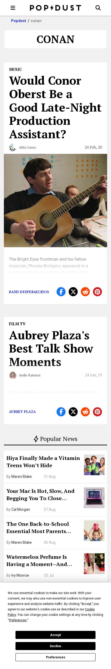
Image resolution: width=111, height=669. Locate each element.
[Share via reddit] (85, 291)
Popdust (18, 21)
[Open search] (98, 8)
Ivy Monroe (20, 575)
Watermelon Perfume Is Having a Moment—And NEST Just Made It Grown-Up (43, 561)
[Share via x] (73, 291)
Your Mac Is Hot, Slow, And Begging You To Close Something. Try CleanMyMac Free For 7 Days (43, 495)
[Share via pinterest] (97, 291)
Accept (55, 635)
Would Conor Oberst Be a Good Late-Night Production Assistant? (55, 107)
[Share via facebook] (61, 291)
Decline (55, 646)
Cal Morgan (20, 509)
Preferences (55, 657)
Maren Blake (21, 476)
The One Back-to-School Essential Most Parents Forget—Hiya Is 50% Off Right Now (43, 528)
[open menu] (13, 8)
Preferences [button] (18, 620)
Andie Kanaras (30, 375)
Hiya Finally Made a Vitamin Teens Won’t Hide (43, 461)
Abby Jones (27, 147)
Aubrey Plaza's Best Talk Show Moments (51, 348)
